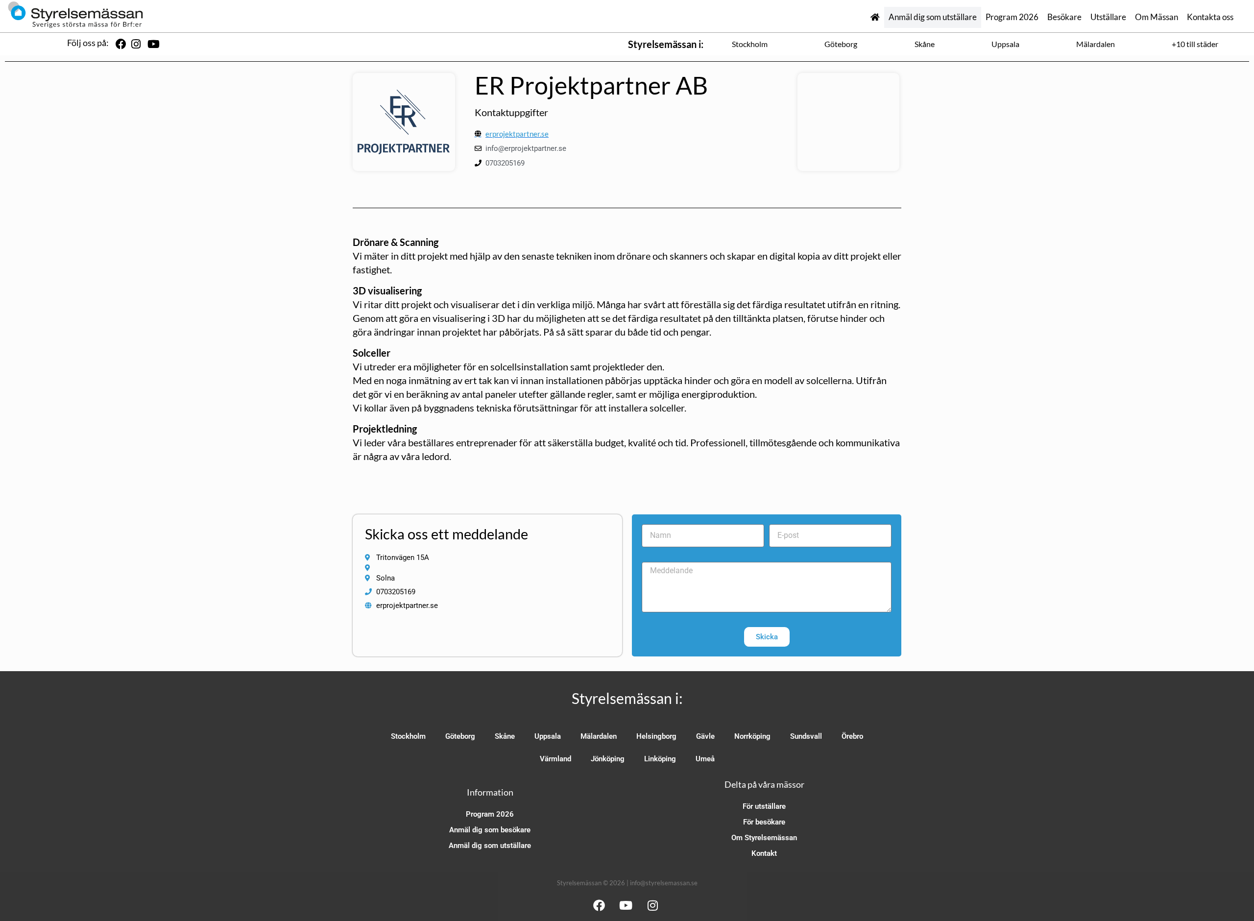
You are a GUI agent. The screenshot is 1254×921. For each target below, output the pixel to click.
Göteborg (840, 44)
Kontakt (764, 853)
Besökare (1064, 17)
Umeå (705, 758)
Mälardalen (1095, 44)
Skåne (925, 44)
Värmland (555, 758)
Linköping (660, 758)
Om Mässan (1156, 17)
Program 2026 (1012, 17)
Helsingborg (656, 736)
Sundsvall (806, 736)
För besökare (764, 822)
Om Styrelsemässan (764, 837)
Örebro (852, 736)
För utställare (764, 806)
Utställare (1108, 17)
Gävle (705, 736)
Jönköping (608, 758)
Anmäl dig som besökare (490, 829)
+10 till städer (1195, 44)
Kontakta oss (1210, 17)
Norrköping (752, 736)
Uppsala (1005, 44)
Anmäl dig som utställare (933, 17)
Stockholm (750, 44)
